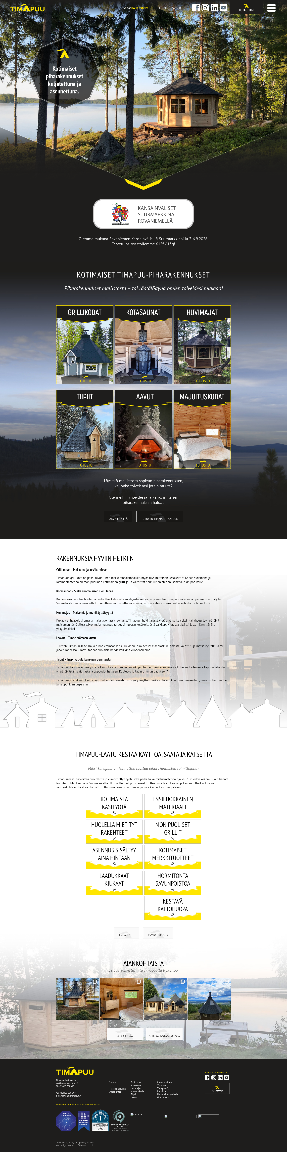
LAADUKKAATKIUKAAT (114, 879)
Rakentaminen (164, 1082)
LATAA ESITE (126, 935)
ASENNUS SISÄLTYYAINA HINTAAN (114, 854)
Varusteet (162, 1085)
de (180, 8)
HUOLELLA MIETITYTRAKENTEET (114, 828)
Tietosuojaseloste (117, 1088)
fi (160, 8)
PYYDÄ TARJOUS (158, 935)
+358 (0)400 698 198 (66, 1092)
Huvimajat (180, 308)
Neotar (71, 1145)
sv (173, 8)
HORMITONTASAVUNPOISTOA (172, 879)
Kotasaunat (122, 308)
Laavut (119, 392)
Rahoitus (161, 1091)
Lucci (90, 1145)
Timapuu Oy (163, 1088)
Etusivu (112, 1082)
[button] (270, 6)
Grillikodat (63, 308)
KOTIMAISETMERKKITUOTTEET (172, 854)
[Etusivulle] (27, 10)
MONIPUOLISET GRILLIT (172, 828)
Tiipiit (60, 392)
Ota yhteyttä (118, 518)
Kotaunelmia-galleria (167, 1094)
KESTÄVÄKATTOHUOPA (173, 905)
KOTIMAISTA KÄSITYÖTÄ (114, 803)
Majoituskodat (183, 392)
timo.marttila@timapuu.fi (68, 1095)
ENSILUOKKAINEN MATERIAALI (172, 803)
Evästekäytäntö (116, 1091)
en (167, 8)
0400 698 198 (140, 8)
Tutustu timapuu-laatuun (159, 518)
